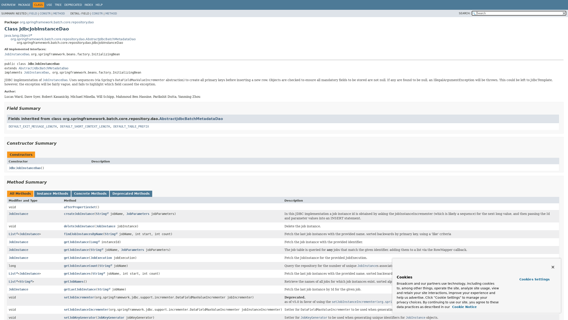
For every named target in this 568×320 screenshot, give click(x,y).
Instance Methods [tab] (52, 193)
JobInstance (18, 214)
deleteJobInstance (79, 226)
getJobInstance (76, 242)
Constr (45, 13)
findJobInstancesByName (83, 234)
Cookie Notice (464, 307)
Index (89, 4)
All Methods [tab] (20, 193)
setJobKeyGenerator (80, 317)
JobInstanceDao (16, 54)
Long (94, 242)
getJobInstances (77, 273)
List (12, 234)
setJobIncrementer (79, 297)
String (101, 214)
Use (49, 4)
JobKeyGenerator (111, 317)
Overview (8, 4)
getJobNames (73, 281)
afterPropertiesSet (80, 207)
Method (59, 13)
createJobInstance (79, 214)
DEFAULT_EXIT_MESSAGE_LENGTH (33, 126)
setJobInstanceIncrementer (86, 309)
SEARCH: (464, 13)
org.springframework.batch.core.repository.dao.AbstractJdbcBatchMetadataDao (73, 39)
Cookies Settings (534, 279)
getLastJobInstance (80, 289)
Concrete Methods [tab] (90, 193)
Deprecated (73, 4)
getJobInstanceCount (81, 266)
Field (33, 13)
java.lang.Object (17, 35)
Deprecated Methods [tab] (131, 193)
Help (99, 4)
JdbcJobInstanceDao (25, 168)
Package (24, 4)
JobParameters (137, 214)
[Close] (553, 267)
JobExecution (101, 258)
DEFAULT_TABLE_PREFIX (131, 126)
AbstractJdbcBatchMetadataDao (43, 68)
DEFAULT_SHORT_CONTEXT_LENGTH (85, 126)
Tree (58, 4)
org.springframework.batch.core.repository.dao (57, 22)
